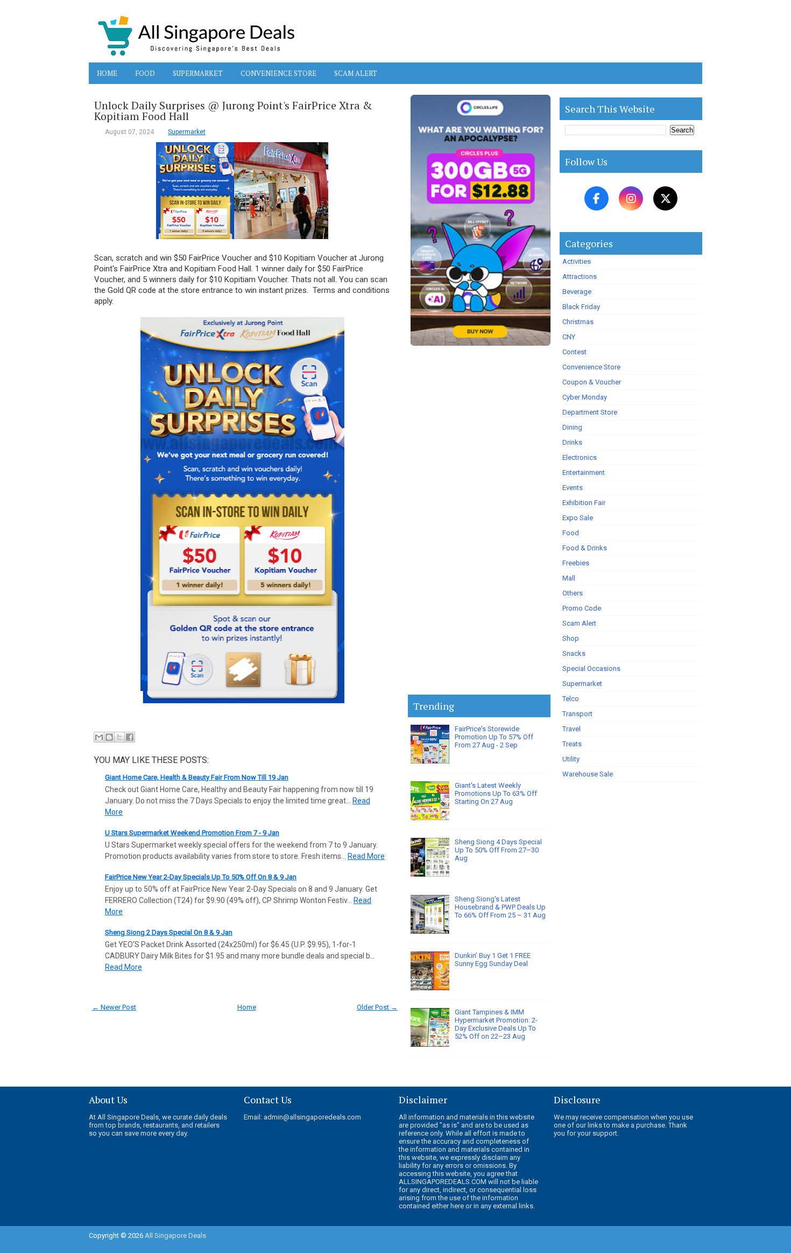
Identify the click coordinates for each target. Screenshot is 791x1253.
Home (107, 73)
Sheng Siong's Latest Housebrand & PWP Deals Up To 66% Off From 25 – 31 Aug (500, 907)
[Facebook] (596, 198)
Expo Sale (577, 518)
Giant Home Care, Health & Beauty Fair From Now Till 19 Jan (196, 777)
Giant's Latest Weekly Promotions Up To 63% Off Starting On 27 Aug (496, 793)
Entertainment (583, 472)
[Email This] (99, 737)
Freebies (575, 563)
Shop (570, 638)
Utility (571, 759)
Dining (572, 427)
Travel (571, 729)
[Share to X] (119, 737)
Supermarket (198, 73)
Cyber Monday (584, 397)
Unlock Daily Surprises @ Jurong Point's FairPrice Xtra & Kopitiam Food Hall (233, 111)
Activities (576, 261)
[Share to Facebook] (129, 737)
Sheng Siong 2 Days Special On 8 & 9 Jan (168, 932)
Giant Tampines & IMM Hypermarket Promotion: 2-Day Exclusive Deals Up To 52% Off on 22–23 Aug (496, 1024)
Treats (572, 744)
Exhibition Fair (583, 503)
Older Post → (377, 1007)
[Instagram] (631, 198)
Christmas (578, 322)
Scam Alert (355, 73)
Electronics (579, 457)
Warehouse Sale (587, 774)
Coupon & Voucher (591, 382)
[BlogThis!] (109, 737)
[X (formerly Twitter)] (665, 198)
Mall (568, 578)
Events (572, 488)
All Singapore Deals (175, 1235)
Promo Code (581, 608)
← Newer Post (114, 1007)
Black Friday (581, 307)
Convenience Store (278, 73)
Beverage (576, 292)
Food (145, 73)
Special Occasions (591, 668)
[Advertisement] (479, 522)
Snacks (573, 653)
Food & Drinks (584, 548)
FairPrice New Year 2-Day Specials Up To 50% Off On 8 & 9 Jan (200, 877)
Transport (577, 714)
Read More (366, 856)
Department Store (589, 412)
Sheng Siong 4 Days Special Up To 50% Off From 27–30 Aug (498, 850)
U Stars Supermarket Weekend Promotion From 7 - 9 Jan (192, 833)
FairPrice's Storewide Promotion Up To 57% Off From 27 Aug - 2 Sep (494, 737)
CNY (568, 337)
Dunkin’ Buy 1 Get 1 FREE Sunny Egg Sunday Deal (493, 959)
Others (572, 593)
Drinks (572, 442)
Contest (574, 352)
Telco (570, 699)
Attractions (579, 276)
